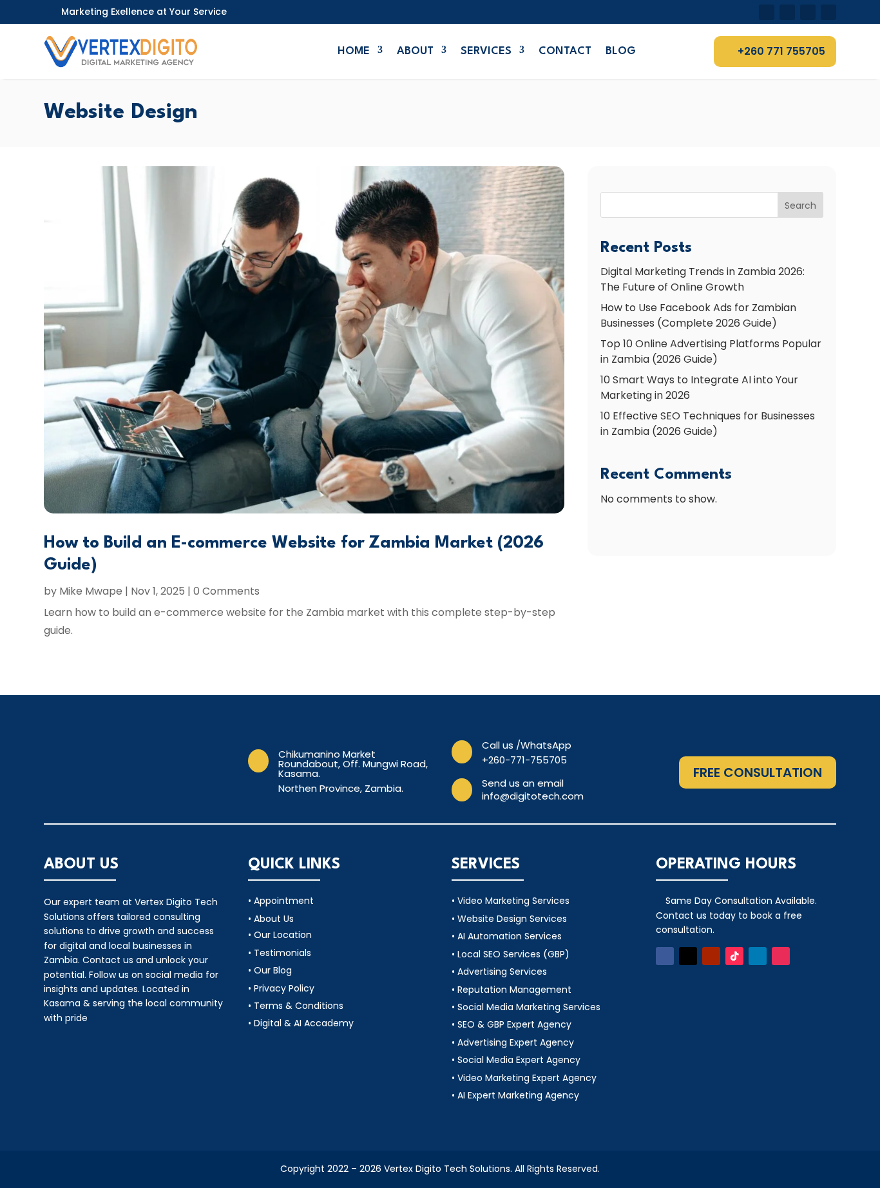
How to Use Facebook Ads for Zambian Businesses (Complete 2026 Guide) (698, 315)
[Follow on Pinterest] (828, 12)
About (415, 51)
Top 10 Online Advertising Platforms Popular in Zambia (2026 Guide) (710, 351)
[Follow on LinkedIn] (758, 956)
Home (354, 51)
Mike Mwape (90, 591)
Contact (565, 51)
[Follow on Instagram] (781, 956)
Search (800, 205)
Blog (621, 51)
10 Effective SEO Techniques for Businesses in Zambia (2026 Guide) (707, 423)
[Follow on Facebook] (766, 12)
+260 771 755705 (781, 51)
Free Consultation (757, 772)
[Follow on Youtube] (808, 12)
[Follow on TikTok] (734, 956)
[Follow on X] (787, 12)
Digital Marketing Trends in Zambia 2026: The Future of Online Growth (702, 279)
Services (486, 51)
